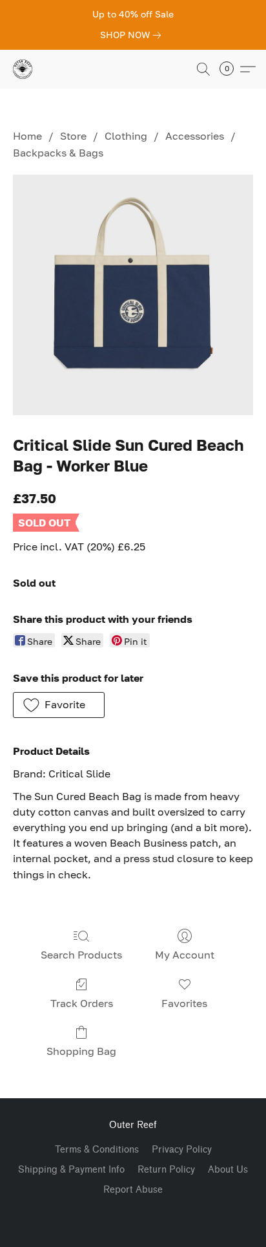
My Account (184, 954)
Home (27, 135)
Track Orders (81, 1003)
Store (73, 135)
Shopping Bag (81, 1051)
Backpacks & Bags (58, 152)
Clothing (126, 135)
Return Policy (166, 1169)
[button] (23, 69)
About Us (228, 1169)
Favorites (184, 1003)
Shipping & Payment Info (71, 1169)
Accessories (194, 135)
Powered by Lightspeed (133, 1212)
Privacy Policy (182, 1149)
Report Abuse (133, 1189)
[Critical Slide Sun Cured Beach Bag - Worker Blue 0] (133, 295)
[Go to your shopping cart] (230, 69)
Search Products (81, 954)
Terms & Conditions (97, 1149)
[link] (133, 35)
